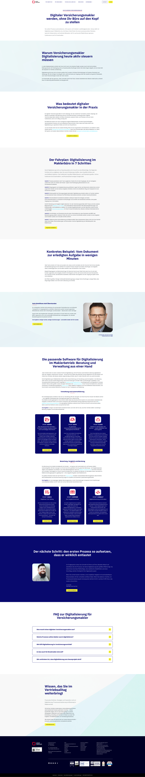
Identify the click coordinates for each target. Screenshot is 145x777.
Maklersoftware (99, 744)
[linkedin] (49, 763)
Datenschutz (60, 775)
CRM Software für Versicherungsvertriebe (104, 750)
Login (110, 2)
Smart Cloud (83, 750)
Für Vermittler (49, 2)
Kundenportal (66, 752)
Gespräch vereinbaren (72, 135)
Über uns (66, 747)
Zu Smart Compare (72, 521)
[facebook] (51, 763)
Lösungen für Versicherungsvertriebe (61, 129)
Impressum (55, 775)
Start (65, 742)
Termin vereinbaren (71, 590)
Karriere (65, 748)
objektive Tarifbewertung (85, 469)
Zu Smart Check (47, 521)
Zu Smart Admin (47, 450)
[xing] (57, 763)
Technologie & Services (70, 2)
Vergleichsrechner (77, 384)
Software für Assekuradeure (102, 752)
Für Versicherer (58, 2)
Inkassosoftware (100, 754)
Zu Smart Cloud (98, 450)
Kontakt (105, 2)
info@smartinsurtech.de (54, 748)
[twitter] (55, 763)
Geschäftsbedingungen (68, 775)
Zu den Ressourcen (50, 724)
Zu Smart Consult (98, 521)
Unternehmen (88, 2)
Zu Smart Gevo (72, 450)
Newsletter (66, 750)
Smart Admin (83, 744)
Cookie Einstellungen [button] (77, 775)
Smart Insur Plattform (84, 742)
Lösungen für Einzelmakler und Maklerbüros (86, 131)
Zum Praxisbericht (37, 324)
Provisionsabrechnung (101, 748)
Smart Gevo (83, 745)
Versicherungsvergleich (58, 209)
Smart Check (65, 385)
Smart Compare (84, 746)
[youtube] (53, 763)
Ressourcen (80, 2)
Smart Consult (69, 475)
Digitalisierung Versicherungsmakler (103, 751)
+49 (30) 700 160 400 (53, 747)
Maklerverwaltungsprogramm (73, 382)
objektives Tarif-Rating (58, 205)
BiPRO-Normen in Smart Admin (102, 745)
